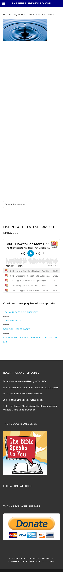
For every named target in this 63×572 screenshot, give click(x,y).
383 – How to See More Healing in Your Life (24, 381)
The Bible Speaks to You (41, 558)
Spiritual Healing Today (16, 329)
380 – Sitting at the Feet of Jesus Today (23, 400)
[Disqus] (31, 85)
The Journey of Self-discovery (20, 312)
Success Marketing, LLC (33, 561)
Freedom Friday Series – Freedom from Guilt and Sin (30, 340)
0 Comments (49, 15)
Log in (51, 561)
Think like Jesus (12, 321)
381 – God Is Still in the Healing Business (22, 394)
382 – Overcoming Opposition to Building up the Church (30, 388)
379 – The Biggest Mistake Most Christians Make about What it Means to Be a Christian (30, 408)
